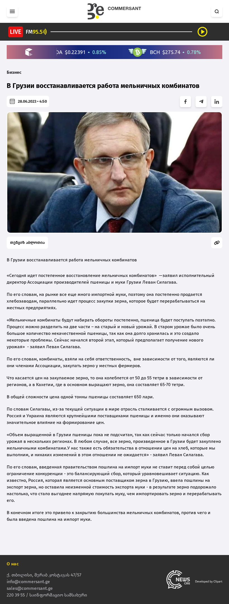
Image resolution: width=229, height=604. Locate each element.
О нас (13, 563)
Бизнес (14, 72)
